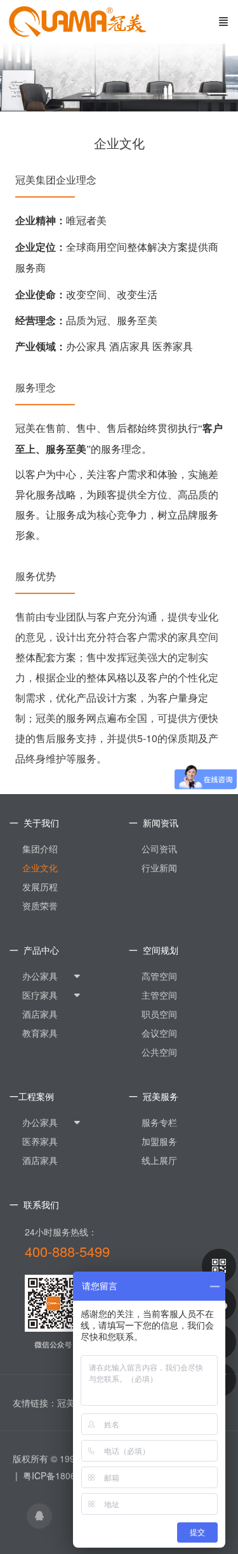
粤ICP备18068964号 (64, 1475)
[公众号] (219, 1266)
